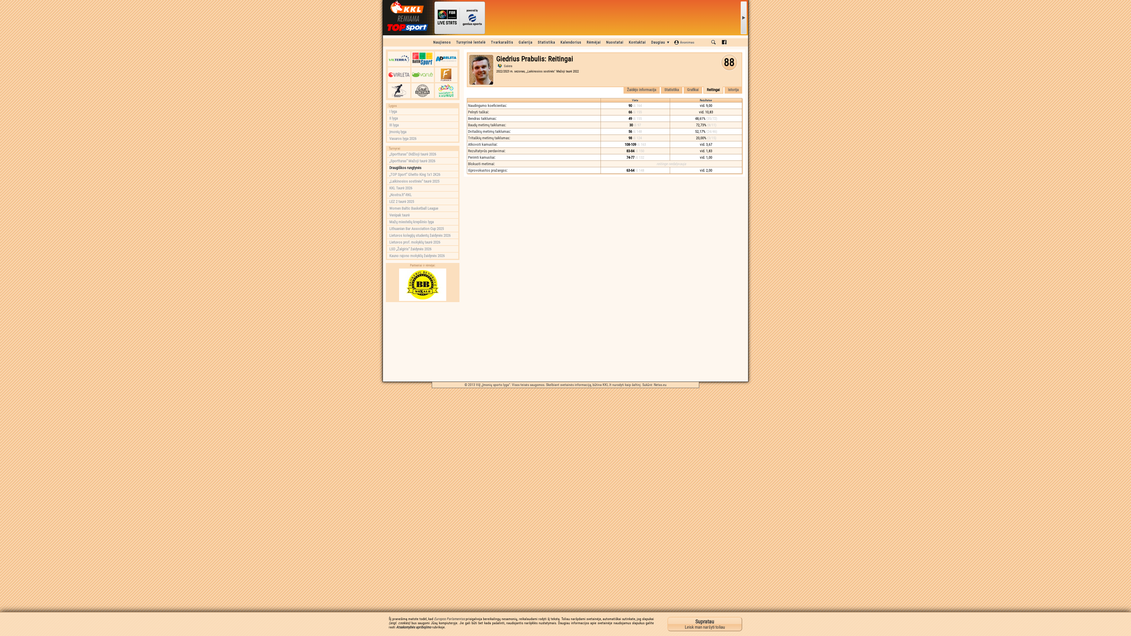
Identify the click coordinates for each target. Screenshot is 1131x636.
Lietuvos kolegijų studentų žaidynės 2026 (420, 235)
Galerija (526, 42)
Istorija (733, 89)
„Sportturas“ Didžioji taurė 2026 (412, 154)
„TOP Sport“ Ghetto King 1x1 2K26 (414, 174)
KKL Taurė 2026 (400, 188)
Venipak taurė (399, 215)
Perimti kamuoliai (481, 157)
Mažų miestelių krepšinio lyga (411, 222)
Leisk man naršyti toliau (705, 624)
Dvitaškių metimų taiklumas (489, 131)
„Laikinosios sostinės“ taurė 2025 (414, 181)
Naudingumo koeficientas (487, 105)
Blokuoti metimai (481, 164)
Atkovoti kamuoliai (482, 144)
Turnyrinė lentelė (471, 42)
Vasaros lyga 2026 (402, 138)
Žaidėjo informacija (641, 89)
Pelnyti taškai (478, 112)
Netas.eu (660, 385)
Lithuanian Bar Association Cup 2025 (416, 228)
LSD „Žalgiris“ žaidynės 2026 (410, 249)
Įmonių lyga (397, 132)
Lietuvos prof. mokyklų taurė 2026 (414, 242)
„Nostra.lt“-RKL (400, 195)
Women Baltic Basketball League (413, 208)
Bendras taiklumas (482, 118)
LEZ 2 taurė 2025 (401, 201)
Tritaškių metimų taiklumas (488, 138)
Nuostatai (615, 42)
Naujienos (442, 42)
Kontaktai (637, 42)
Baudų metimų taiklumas (486, 125)
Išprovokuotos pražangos (487, 170)
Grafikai (693, 89)
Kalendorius (570, 42)
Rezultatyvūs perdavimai (486, 151)
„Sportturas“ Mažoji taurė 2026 (412, 161)
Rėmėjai (594, 42)
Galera (508, 66)
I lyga (393, 111)
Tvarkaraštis (502, 42)
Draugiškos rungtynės (405, 167)
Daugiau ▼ (660, 42)
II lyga (393, 118)
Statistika (546, 42)
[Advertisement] (422, 342)
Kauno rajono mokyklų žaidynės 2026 (417, 256)
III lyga (394, 125)
